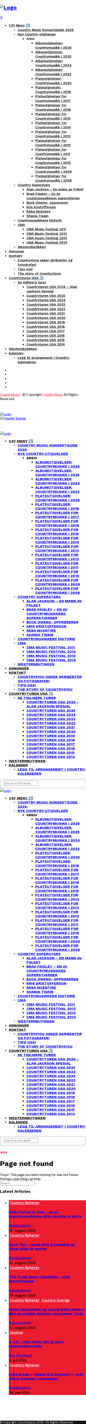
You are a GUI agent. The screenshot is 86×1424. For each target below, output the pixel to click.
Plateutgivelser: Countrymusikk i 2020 (57, 498)
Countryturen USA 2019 (45, 322)
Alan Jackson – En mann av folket (55, 189)
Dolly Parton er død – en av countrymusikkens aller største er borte (45, 1214)
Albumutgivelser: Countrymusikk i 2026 (57, 464)
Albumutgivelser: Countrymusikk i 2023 (57, 489)
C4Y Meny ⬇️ (19, 25)
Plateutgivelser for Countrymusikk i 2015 (57, 531)
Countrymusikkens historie (40, 220)
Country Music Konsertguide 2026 (46, 30)
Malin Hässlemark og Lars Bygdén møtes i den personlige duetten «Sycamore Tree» (47, 1311)
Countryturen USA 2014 (45, 344)
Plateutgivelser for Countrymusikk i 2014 (57, 540)
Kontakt (15, 256)
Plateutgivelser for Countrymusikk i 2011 (56, 565)
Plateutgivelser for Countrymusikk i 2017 (57, 515)
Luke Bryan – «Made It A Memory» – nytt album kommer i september (46, 1376)
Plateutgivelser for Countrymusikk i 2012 (57, 557)
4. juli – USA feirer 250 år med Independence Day (36, 1344)
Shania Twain (37, 216)
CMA (21, 225)
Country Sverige (56, 1300)
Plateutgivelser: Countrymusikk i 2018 (57, 506)
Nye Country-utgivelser (37, 34)
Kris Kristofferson (41, 207)
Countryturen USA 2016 (45, 336)
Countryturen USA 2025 (45, 296)
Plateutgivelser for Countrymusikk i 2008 (57, 590)
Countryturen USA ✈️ (26, 278)
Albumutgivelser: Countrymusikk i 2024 (57, 481)
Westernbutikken (32, 247)
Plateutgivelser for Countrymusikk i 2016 (57, 523)
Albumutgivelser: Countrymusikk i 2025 (57, 472)
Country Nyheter (24, 1202)
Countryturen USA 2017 (45, 331)
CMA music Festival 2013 (46, 238)
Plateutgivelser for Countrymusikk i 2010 (57, 573)
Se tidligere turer (32, 282)
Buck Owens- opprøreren (47, 203)
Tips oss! (25, 269)
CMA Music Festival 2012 (46, 234)
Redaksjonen (20, 1225)
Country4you (10, 394)
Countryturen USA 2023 (45, 305)
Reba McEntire (38, 212)
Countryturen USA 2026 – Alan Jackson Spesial (52, 704)
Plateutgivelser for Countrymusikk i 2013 (57, 548)
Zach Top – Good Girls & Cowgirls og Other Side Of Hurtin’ (42, 1246)
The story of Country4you (39, 274)
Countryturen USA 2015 (45, 340)
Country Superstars (34, 185)
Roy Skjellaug (20, 1355)
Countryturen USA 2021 (45, 313)
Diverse (16, 1332)
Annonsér (16, 251)
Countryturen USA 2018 (45, 327)
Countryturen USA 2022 (45, 309)
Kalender (16, 353)
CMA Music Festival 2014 (46, 243)
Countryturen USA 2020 (45, 318)
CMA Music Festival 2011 (46, 229)
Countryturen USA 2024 (45, 300)
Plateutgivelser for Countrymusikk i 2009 (57, 582)
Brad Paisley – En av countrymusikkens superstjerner (46, 613)
